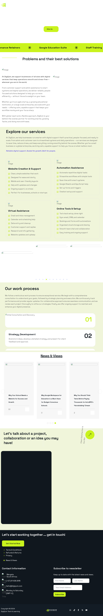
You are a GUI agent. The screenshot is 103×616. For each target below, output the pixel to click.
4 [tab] (46, 279)
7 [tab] (56, 279)
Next (100, 392)
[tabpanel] (52, 260)
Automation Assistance (70, 167)
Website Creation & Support (24, 168)
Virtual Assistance (18, 210)
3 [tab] (42, 279)
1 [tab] (36, 279)
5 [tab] (49, 279)
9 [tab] (63, 279)
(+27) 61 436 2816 (13, 581)
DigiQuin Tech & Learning (10, 611)
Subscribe (59, 594)
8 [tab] (60, 279)
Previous (3, 392)
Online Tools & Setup (69, 208)
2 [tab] (39, 279)
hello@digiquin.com (14, 586)
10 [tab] (66, 279)
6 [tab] (53, 279)
